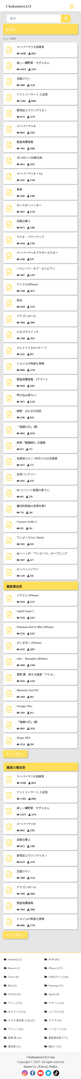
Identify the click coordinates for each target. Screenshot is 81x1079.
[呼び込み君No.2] (9, 399)
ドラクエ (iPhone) (28, 595)
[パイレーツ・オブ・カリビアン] (9, 273)
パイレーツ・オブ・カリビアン (36, 268)
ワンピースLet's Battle (30, 537)
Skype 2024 (23, 737)
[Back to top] (76, 1074)
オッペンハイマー (28, 569)
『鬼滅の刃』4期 (27, 426)
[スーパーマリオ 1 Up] (9, 178)
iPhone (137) (55, 968)
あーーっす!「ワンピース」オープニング (42, 553)
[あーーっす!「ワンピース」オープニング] (9, 558)
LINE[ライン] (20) (58, 976)
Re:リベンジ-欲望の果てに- (33, 490)
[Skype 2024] (9, 742)
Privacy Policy (48, 1066)
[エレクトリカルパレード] (9, 352)
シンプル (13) (56, 1011)
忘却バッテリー (26, 474)
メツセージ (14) (57, 1029)
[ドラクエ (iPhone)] (9, 600)
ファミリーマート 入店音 (32, 94)
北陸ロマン (23, 78)
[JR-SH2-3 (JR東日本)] (9, 162)
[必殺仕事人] (9, 225)
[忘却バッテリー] (9, 479)
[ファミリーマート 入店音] (9, 99)
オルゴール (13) (17, 1011)
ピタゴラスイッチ (28, 331)
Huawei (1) (14, 968)
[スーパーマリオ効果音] (9, 51)
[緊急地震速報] (9, 146)
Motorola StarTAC (28, 690)
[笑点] (9, 304)
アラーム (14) (56, 1002)
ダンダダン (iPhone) (29, 642)
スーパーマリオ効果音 (30, 47)
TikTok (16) (14, 994)
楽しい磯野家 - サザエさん (33, 62)
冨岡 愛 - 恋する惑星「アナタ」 (36, 674)
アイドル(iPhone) (27, 284)
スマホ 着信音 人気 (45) (21, 1020)
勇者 (19, 189)
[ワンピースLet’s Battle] (9, 542)
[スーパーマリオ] (9, 130)
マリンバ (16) (15, 1029)
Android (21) (15, 959)
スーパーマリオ (26, 126)
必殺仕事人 (23, 221)
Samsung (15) (56, 985)
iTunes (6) (13, 976)
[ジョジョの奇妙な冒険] (9, 368)
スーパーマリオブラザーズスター (37, 252)
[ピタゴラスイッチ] (9, 336)
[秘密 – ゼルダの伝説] (9, 415)
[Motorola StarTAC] (9, 695)
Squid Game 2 (25, 611)
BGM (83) (54, 959)
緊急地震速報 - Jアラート (32, 379)
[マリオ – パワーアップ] (9, 241)
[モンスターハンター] (9, 209)
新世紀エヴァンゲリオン (32, 110)
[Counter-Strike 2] (9, 526)
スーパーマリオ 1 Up (29, 173)
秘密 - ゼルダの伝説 (29, 411)
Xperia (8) (54, 994)
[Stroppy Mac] (9, 710)
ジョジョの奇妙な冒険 (30, 363)
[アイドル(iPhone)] (9, 289)
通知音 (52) (14, 1046)
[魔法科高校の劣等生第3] (9, 510)
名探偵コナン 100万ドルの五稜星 (37, 458)
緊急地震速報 (25, 141)
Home (5, 38)
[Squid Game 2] (9, 615)
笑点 (19, 300)
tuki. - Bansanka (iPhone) (32, 658)
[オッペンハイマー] (9, 574)
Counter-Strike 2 (27, 521)
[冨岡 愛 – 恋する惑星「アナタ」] (9, 679)
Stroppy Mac (24, 706)
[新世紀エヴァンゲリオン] (9, 115)
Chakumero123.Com (41, 1057)
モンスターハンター (29, 205)
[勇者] (9, 194)
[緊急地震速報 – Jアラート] (9, 384)
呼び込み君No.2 (26, 395)
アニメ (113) (15, 1002)
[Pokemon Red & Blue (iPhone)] (9, 631)
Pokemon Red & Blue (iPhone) (35, 627)
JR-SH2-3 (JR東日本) (30, 157)
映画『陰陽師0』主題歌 (31, 442)
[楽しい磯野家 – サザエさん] (9, 67)
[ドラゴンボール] (9, 320)
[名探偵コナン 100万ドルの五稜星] (9, 463)
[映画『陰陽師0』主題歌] (9, 447)
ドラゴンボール (26, 316)
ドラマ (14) (55, 1020)
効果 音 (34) (14, 1037)
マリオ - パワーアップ (30, 236)
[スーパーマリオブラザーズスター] (9, 257)
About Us (29, 1066)
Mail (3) (12, 985)
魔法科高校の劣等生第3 (31, 505)
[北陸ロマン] (9, 83)
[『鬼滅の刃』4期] (9, 431)
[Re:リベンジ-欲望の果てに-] (9, 494)
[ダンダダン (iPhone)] (9, 647)
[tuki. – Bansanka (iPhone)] (9, 663)
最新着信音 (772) (58, 1037)
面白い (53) (55, 1046)
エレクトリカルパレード (32, 347)
